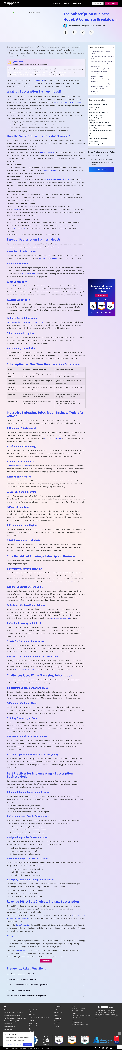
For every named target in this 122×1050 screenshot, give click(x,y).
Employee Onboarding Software (99, 123)
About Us (57, 1021)
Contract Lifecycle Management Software (99, 119)
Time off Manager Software (98, 144)
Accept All (27, 1044)
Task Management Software (98, 139)
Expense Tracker (94, 110)
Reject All (19, 1044)
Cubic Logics (48, 1048)
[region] (18, 1039)
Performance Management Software (100, 125)
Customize (9, 1044)
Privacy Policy (30, 1048)
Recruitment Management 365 (13, 1012)
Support (56, 1015)
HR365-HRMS (93, 141)
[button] (46, 974)
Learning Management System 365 (15, 1018)
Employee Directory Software (98, 112)
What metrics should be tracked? (18, 990)
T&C (21, 1048)
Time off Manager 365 (11, 1026)
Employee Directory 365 (11, 1021)
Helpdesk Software (95, 107)
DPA (35, 1048)
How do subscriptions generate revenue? (21, 979)
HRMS (6, 1009)
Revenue (92, 136)
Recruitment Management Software (100, 131)
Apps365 (13, 1048)
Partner (56, 1027)
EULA (23, 1048)
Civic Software (93, 128)
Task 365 (31, 1020)
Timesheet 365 (8, 1024)
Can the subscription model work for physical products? (27, 985)
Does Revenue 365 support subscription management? (26, 996)
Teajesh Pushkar (74, 25)
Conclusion (94, 94)
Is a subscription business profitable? (20, 974)
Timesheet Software (95, 115)
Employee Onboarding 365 (12, 1015)
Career (56, 1024)
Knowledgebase (59, 1012)
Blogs (55, 1009)
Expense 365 (8, 1029)
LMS (90, 133)
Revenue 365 (33, 1026)
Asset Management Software (98, 105)
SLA (18, 1048)
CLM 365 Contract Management (39, 1017)
